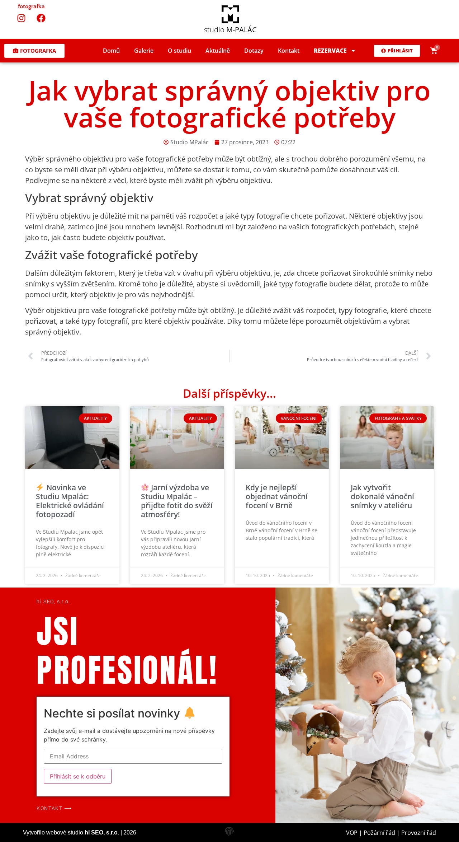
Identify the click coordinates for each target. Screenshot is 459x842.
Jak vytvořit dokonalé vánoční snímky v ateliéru (382, 496)
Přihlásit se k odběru (77, 776)
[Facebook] (41, 18)
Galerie (143, 51)
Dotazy (254, 51)
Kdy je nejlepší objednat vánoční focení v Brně (277, 496)
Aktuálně (217, 51)
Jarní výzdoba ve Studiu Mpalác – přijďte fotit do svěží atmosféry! (177, 501)
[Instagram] (21, 18)
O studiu (179, 51)
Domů (111, 51)
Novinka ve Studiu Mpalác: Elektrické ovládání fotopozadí (70, 501)
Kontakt (288, 51)
